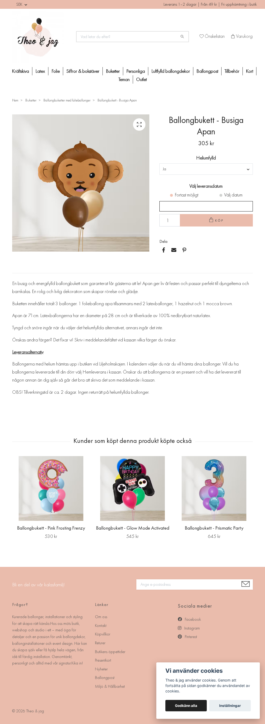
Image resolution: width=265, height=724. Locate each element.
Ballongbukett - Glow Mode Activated (132, 528)
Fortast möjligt (186, 195)
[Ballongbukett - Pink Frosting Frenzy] (51, 488)
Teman (124, 79)
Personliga (135, 71)
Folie (55, 71)
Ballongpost (207, 71)
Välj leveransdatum (206, 186)
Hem (15, 100)
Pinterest (190, 636)
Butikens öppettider (110, 651)
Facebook (192, 619)
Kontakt (100, 625)
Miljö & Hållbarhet (110, 686)
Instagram (191, 628)
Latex (40, 71)
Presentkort (103, 660)
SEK (19, 4)
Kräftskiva (20, 71)
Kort (249, 71)
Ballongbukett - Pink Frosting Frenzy (51, 528)
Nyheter (101, 669)
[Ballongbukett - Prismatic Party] (214, 488)
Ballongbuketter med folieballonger (67, 100)
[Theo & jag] (41, 37)
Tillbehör (232, 71)
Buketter (113, 71)
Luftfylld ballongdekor (170, 71)
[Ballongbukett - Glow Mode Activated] (132, 488)
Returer (100, 643)
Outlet (141, 79)
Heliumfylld (206, 158)
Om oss (101, 616)
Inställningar (230, 706)
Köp (219, 220)
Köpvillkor (102, 634)
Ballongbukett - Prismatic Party (214, 528)
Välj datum (233, 195)
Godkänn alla (186, 706)
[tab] (18, 269)
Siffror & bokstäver (82, 71)
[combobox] (206, 169)
